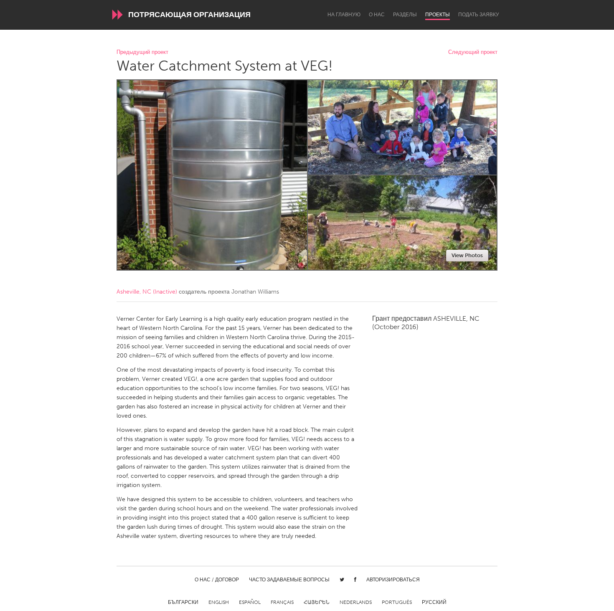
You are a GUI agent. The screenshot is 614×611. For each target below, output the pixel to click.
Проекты (437, 15)
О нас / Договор (217, 580)
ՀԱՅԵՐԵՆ (317, 602)
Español (250, 602)
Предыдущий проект (142, 52)
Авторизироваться (393, 580)
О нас (377, 15)
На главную (343, 15)
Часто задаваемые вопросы (289, 580)
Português (397, 602)
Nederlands (356, 602)
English (218, 602)
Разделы (405, 15)
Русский (434, 602)
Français (282, 602)
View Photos (467, 255)
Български (183, 602)
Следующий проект (472, 52)
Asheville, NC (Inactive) (147, 291)
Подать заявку (478, 15)
